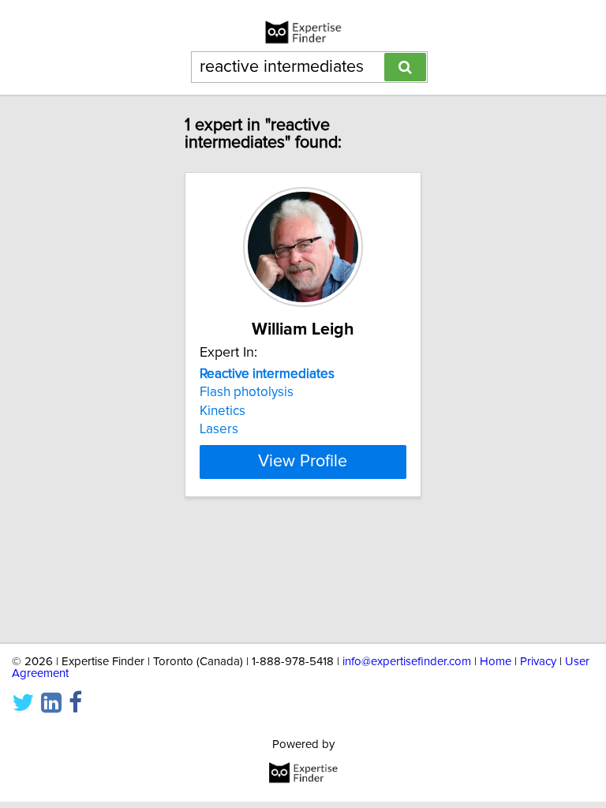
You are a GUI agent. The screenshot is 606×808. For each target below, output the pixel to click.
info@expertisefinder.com (406, 662)
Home (495, 662)
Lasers (219, 429)
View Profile (302, 461)
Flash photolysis (247, 392)
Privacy (538, 662)
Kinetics (222, 411)
